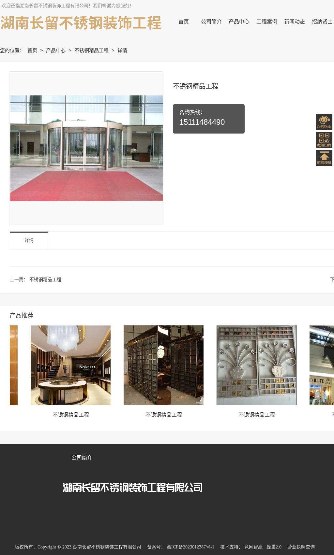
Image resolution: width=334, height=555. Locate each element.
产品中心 (56, 50)
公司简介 (81, 458)
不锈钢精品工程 (92, 50)
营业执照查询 (301, 547)
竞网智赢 (253, 547)
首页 (32, 50)
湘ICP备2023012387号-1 (190, 547)
